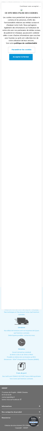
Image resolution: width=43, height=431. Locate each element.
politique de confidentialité (25, 43)
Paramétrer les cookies (21, 49)
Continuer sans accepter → (30, 6)
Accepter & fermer (21, 56)
